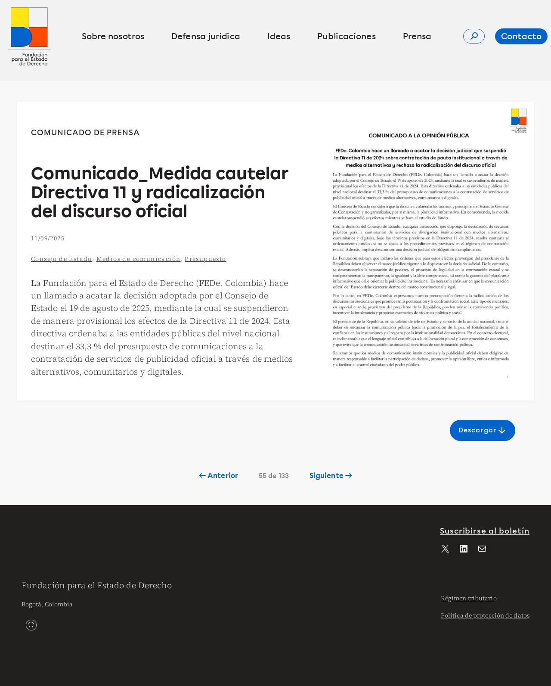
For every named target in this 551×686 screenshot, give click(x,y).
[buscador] (474, 36)
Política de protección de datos (485, 615)
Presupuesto (205, 259)
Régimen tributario (469, 598)
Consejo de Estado (61, 259)
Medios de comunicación (138, 259)
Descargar (482, 430)
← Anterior (218, 476)
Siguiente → (331, 476)
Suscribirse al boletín (484, 531)
